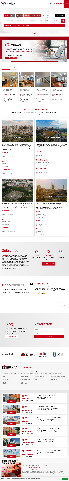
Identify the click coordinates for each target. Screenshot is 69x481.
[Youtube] (25, 367)
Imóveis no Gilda (5, 163)
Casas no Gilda (5, 166)
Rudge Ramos (41, 168)
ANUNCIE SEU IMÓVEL (60, 15)
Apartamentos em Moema (42, 232)
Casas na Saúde (39, 217)
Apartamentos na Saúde (41, 215)
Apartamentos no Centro (41, 155)
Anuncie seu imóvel (23, 376)
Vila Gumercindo (7, 89)
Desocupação (54, 378)
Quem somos (6, 378)
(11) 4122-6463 (28, 456)
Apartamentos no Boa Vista (8, 223)
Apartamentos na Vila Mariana (42, 224)
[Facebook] (22, 367)
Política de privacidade (34, 467)
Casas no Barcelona (6, 216)
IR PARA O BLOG (11, 336)
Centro (58, 90)
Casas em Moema (40, 234)
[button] (9, 21)
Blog (20, 380)
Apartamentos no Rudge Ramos (43, 172)
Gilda (3, 161)
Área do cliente (54, 379)
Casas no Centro (39, 156)
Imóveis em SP (6, 379)
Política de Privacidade (35, 478)
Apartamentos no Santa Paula (8, 231)
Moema (39, 229)
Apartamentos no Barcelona (8, 214)
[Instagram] (27, 367)
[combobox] (32, 20)
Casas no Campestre (6, 175)
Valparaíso (5, 153)
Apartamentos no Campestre (8, 173)
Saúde (38, 212)
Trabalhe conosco (23, 383)
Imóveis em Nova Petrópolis (42, 162)
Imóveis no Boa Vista (6, 221)
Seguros (37, 379)
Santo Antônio (26, 89)
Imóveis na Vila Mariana (41, 222)
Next (64, 51)
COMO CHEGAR (11, 401)
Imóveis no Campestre (7, 172)
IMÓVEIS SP (27, 15)
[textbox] (32, 21)
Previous (5, 51)
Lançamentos (6, 385)
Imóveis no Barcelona (6, 213)
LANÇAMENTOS (20, 15)
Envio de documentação (24, 379)
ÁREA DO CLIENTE (60, 3)
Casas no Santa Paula (6, 233)
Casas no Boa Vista (6, 224)
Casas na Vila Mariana (41, 225)
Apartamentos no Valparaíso (8, 156)
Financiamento (38, 378)
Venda (6, 15)
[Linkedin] (30, 367)
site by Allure (34, 469)
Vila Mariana (40, 220)
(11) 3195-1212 (28, 444)
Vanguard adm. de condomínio (42, 380)
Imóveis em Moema (40, 231)
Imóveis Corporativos (8, 380)
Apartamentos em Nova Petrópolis (43, 163)
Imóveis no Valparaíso (6, 155)
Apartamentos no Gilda (7, 165)
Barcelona (5, 211)
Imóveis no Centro (40, 153)
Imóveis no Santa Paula (7, 230)
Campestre (6, 170)
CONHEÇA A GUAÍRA (49, 263)
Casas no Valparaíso (6, 158)
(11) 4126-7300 (28, 412)
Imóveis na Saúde (40, 214)
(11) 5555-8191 (28, 400)
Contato (21, 382)
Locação (12, 15)
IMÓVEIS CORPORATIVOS (35, 15)
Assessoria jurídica (39, 376)
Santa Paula (6, 228)
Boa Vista (5, 219)
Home (4, 376)
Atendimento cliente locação (58, 376)
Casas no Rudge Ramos (41, 173)
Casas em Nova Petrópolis (42, 165)
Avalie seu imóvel (23, 378)
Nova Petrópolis (42, 160)
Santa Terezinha (42, 90)
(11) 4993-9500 (28, 433)
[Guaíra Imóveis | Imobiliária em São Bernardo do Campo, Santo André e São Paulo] (8, 3)
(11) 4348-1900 (28, 423)
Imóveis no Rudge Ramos (41, 170)
